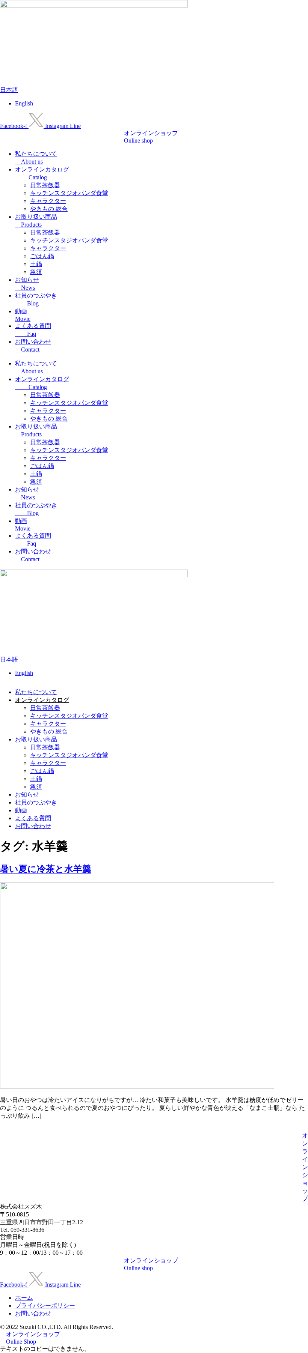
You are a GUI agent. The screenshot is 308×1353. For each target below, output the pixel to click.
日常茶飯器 (45, 185)
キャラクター (48, 201)
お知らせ (27, 794)
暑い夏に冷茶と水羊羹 (45, 869)
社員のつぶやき (36, 802)
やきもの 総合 (49, 209)
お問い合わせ (33, 826)
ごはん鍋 (42, 256)
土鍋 (36, 264)
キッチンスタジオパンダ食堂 (69, 193)
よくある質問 (33, 818)
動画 (21, 810)
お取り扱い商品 (36, 739)
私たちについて (36, 692)
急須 (36, 272)
